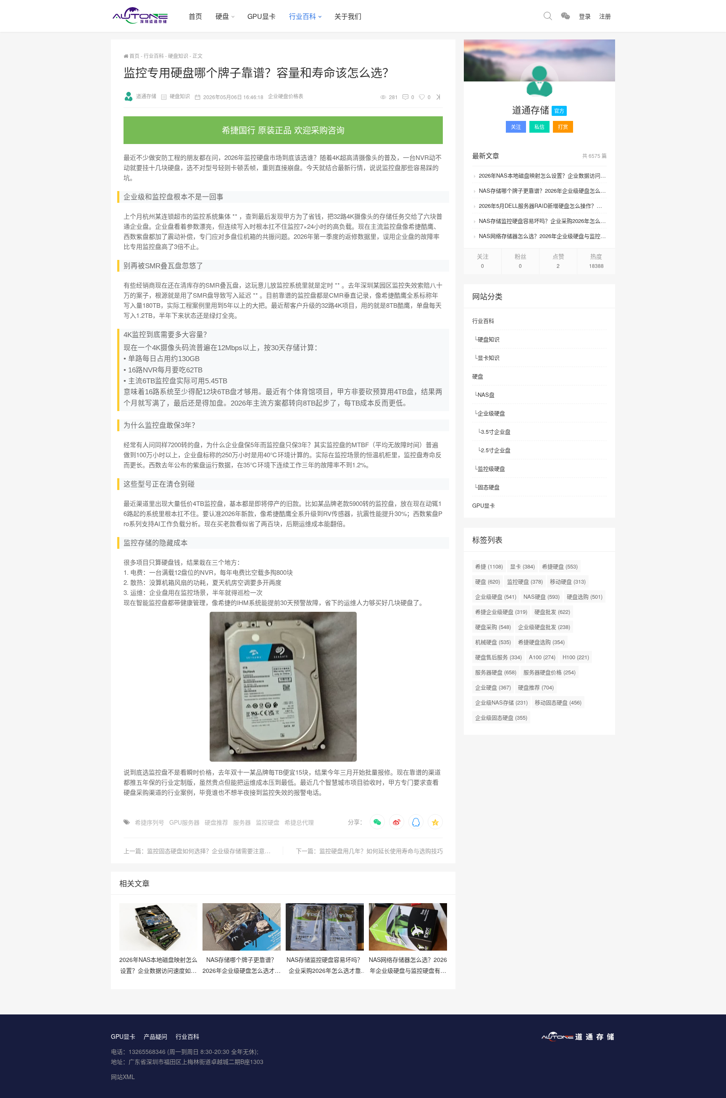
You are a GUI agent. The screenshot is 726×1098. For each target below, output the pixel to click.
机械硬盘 (493, 642)
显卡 (522, 566)
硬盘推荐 (216, 822)
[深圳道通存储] (146, 16)
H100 (576, 657)
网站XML (123, 1076)
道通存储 (146, 96)
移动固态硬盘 (558, 702)
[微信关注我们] (565, 16)
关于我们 (347, 16)
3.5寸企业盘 (495, 431)
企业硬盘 (493, 687)
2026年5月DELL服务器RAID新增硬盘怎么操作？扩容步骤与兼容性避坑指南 (543, 206)
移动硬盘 (568, 581)
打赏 (563, 126)
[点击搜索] (547, 16)
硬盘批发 (552, 612)
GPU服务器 (184, 822)
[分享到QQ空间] (435, 821)
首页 (195, 16)
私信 (539, 126)
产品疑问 (155, 1036)
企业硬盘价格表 (285, 96)
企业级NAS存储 (501, 702)
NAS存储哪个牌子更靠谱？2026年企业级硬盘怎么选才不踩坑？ (543, 190)
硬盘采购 (493, 627)
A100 (542, 657)
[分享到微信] (377, 821)
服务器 (242, 822)
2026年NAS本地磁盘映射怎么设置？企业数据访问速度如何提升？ (543, 175)
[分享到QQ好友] (416, 821)
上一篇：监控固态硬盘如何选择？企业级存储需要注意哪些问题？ (203, 850)
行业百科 (302, 16)
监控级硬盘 (491, 468)
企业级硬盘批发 (544, 627)
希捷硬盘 (560, 566)
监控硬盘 (267, 822)
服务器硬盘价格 (549, 672)
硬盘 (222, 16)
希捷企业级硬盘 (501, 612)
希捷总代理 (299, 822)
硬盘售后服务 (498, 657)
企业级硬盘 (491, 413)
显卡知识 (489, 358)
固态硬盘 (489, 487)
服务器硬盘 (495, 672)
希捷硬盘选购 (541, 642)
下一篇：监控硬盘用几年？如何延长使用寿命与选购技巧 (369, 850)
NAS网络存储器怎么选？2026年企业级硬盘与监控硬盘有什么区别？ (543, 236)
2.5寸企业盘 (495, 450)
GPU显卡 (261, 16)
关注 (516, 126)
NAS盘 (486, 394)
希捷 (489, 566)
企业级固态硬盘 (501, 717)
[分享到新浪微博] (396, 821)
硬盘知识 (178, 55)
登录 (585, 16)
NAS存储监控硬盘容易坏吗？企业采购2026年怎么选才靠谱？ (543, 221)
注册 (605, 16)
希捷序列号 (149, 822)
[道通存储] (539, 83)
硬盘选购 (584, 596)
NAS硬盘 (541, 596)
